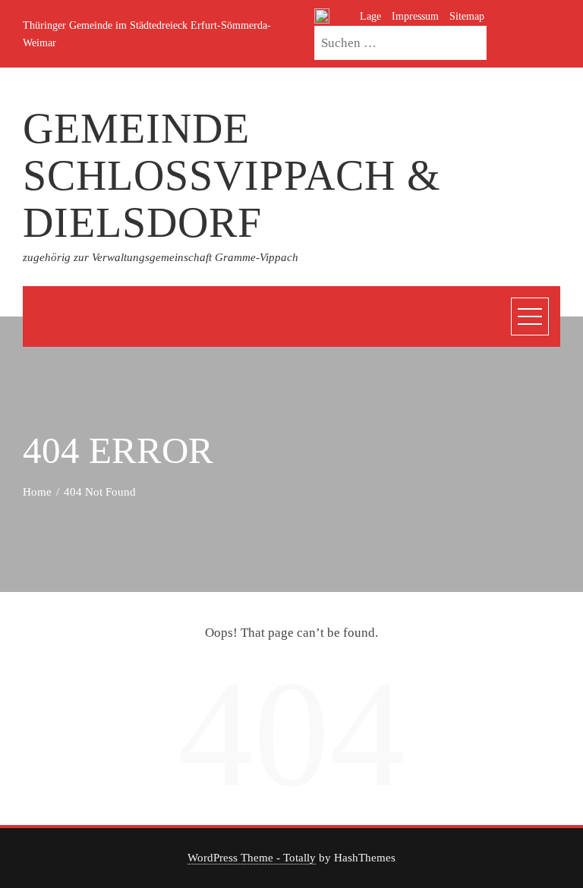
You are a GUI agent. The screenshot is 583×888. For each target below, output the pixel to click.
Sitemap (466, 16)
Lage (370, 16)
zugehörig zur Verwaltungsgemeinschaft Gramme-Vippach (160, 257)
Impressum (415, 16)
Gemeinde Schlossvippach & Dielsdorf (232, 175)
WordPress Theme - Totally (252, 857)
